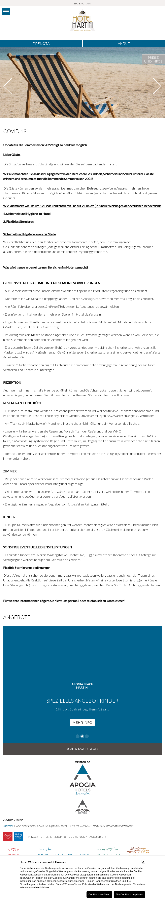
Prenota (41, 44)
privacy (33, 836)
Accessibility (98, 836)
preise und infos (153, 59)
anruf (124, 44)
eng (81, 3)
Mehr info (82, 723)
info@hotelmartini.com (119, 825)
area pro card (82, 749)
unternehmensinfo (53, 836)
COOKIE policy (78, 836)
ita (76, 3)
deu (88, 3)
